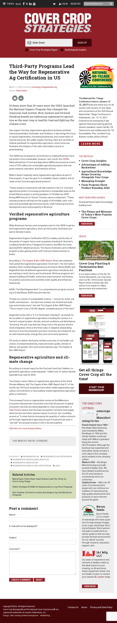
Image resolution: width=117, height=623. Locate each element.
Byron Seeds (100, 508)
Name (12, 515)
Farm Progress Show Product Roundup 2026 (95, 186)
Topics (10, 4)
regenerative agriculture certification (32, 466)
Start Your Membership (96, 389)
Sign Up (82, 42)
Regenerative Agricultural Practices (31, 460)
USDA (65, 159)
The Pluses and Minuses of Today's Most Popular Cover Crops (96, 214)
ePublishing (45, 615)
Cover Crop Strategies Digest (43, 50)
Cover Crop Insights (93, 160)
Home (84, 607)
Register (75, 4)
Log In (64, 4)
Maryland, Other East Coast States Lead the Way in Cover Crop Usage (39, 480)
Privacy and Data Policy (101, 607)
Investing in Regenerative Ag (44, 87)
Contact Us (73, 607)
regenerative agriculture (25, 463)
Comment (14, 549)
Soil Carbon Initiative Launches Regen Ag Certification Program (42, 493)
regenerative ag (31, 457)
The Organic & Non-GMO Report (36, 260)
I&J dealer (99, 577)
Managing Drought (93, 181)
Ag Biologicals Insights (75, 50)
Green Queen (21, 90)
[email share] (15, 98)
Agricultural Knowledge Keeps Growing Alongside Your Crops (96, 174)
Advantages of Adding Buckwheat (95, 166)
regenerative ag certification (57, 457)
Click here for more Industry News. (25, 428)
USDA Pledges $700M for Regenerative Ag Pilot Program (42, 486)
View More (87, 224)
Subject (12, 537)
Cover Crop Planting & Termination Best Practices (94, 267)
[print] (21, 98)
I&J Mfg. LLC (102, 554)
